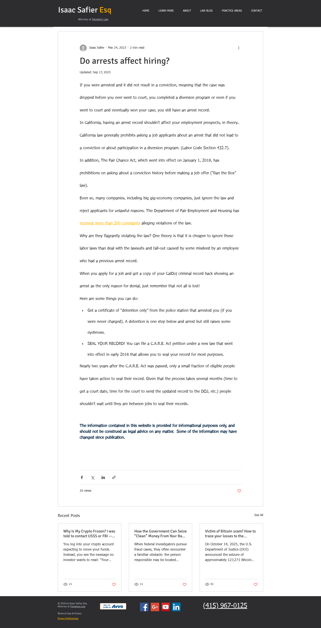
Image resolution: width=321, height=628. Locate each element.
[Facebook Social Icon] (144, 607)
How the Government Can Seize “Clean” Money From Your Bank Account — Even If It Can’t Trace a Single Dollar (160, 533)
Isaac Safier (84, 10)
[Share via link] (114, 477)
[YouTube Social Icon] (165, 607)
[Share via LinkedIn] (103, 477)
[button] (166, 11)
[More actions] (238, 48)
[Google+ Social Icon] (155, 607)
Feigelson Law (100, 19)
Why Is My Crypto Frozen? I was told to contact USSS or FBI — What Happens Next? (89, 533)
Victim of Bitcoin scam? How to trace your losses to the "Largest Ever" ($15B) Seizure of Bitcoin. (230, 533)
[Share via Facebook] (82, 477)
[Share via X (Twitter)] (92, 477)
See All (258, 515)
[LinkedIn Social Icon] (176, 607)
